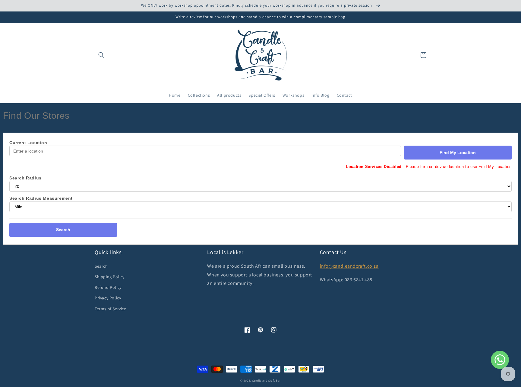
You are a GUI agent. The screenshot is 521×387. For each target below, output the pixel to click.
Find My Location (458, 152)
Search (63, 229)
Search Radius (25, 178)
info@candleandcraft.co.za (349, 266)
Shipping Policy (110, 276)
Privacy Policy (108, 298)
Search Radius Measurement (41, 198)
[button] (101, 55)
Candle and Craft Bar (266, 380)
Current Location (28, 142)
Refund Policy (108, 287)
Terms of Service (110, 308)
